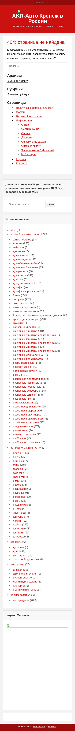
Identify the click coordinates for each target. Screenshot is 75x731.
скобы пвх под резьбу (26, 410)
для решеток (20, 271)
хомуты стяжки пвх (24, 434)
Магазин (21, 111)
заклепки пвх (21, 303)
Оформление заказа (33, 141)
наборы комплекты (24, 326)
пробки (17, 484)
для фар (18, 287)
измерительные (22, 577)
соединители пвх (23, 426)
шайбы (17, 524)
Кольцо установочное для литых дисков (37, 315)
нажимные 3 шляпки (25, 346)
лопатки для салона (25, 581)
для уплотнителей (24, 283)
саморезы (19, 496)
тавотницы (19, 512)
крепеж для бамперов (26, 319)
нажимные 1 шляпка (25, 330)
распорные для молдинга (28, 378)
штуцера (18, 536)
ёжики (16, 295)
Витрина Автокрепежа (29, 116)
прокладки (19, 488)
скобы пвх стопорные (26, 422)
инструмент (17, 564)
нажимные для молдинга (28, 354)
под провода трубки (25, 370)
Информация (24, 120)
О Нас (25, 124)
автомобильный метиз (23, 447)
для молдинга (21, 259)
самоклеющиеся (23, 402)
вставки (17, 243)
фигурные (19, 516)
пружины (18, 492)
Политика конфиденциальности (35, 107)
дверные (18, 251)
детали (17, 551)
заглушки (18, 299)
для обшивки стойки (25, 263)
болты (17, 452)
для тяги (18, 279)
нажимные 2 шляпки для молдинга (34, 342)
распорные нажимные (26, 382)
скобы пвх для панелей (27, 406)
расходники (20, 555)
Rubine (52, 726)
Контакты (21, 163)
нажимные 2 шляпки (25, 338)
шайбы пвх (19, 438)
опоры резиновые (23, 362)
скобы (17, 500)
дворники (18, 547)
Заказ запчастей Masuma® (37, 150)
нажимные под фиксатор (28, 358)
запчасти (15, 541)
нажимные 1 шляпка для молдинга (34, 334)
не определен (18, 594)
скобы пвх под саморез (27, 414)
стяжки (17, 508)
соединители (20, 504)
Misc (13, 230)
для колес (19, 569)
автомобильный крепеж (24, 234)
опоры (17, 480)
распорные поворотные (27, 386)
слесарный (19, 585)
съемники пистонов (24, 589)
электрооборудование (26, 559)
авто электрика (22, 239)
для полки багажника (25, 267)
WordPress (39, 726)
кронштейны (20, 476)
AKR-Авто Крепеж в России (37, 18)
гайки (16, 464)
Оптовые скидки (31, 145)
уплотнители (20, 430)
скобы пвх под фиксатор (28, 418)
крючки (17, 322)
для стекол (20, 275)
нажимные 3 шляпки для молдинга (34, 350)
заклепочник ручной (25, 573)
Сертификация (30, 128)
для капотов (20, 255)
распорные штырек (24, 394)
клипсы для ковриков (26, 311)
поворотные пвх (22, 366)
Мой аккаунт (28, 154)
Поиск (51, 204)
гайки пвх (18, 247)
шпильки (18, 528)
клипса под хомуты (24, 307)
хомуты (17, 520)
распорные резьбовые (26, 390)
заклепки (18, 472)
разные (17, 374)
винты (16, 456)
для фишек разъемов (26, 291)
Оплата (25, 133)
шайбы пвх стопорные (26, 442)
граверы (18, 468)
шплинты (18, 532)
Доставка (26, 137)
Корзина (21, 159)
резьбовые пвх (22, 398)
